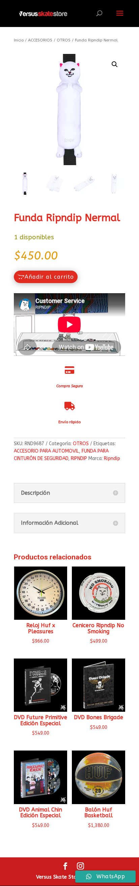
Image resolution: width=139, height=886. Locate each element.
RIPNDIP (79, 458)
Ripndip (112, 458)
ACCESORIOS (40, 40)
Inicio (19, 40)
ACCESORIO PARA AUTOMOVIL (46, 451)
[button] (115, 64)
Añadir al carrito (49, 277)
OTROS (64, 40)
